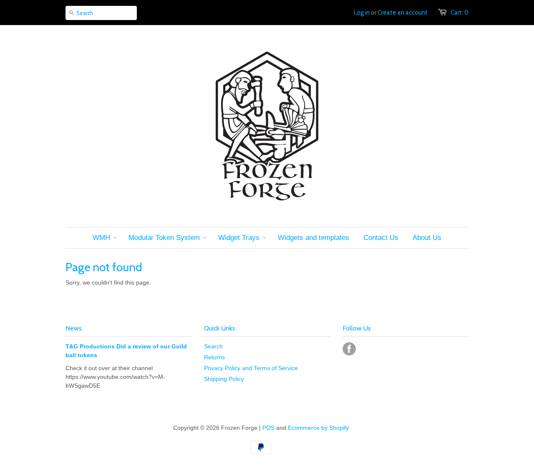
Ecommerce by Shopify (318, 427)
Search (213, 346)
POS (268, 427)
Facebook (349, 349)
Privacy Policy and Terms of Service (251, 368)
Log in (362, 12)
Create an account (403, 12)
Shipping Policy (224, 379)
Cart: (460, 12)
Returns (214, 357)
